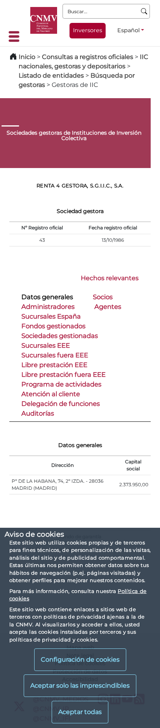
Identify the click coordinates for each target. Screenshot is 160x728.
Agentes (107, 306)
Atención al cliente (50, 394)
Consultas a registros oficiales (87, 57)
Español (128, 30)
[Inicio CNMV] (43, 20)
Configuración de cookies (80, 659)
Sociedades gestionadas (59, 336)
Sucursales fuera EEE (54, 355)
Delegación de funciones (60, 403)
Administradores (48, 306)
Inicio (27, 57)
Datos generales (47, 297)
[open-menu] (16, 36)
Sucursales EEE (45, 345)
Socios (103, 297)
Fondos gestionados (53, 326)
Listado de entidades (51, 75)
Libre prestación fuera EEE (63, 374)
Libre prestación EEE (54, 365)
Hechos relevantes (110, 278)
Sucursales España (51, 316)
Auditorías (37, 413)
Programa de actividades (61, 384)
